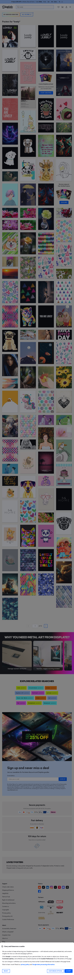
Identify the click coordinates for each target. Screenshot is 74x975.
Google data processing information (43, 964)
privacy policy (25, 964)
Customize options (55, 971)
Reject (6, 971)
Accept (68, 971)
